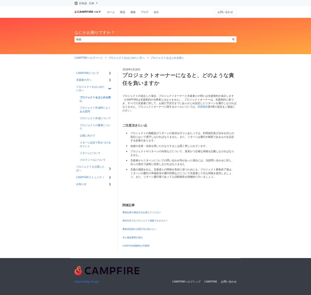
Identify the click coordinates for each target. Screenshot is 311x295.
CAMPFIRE (210, 281)
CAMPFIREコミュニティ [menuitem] (90, 177)
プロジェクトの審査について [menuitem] (95, 126)
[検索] (233, 39)
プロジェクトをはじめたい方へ (126, 57)
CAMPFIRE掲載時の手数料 (136, 245)
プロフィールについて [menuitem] (93, 160)
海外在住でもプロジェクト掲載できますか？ (145, 220)
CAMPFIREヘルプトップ (186, 281)
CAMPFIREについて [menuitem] (87, 73)
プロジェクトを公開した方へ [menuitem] (90, 168)
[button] (110, 73)
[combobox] (152, 39)
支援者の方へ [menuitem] (84, 80)
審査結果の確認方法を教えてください (141, 212)
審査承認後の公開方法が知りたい (139, 228)
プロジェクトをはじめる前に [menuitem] (95, 99)
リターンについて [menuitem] (90, 153)
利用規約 (203, 106)
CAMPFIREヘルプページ (89, 57)
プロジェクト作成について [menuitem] (95, 118)
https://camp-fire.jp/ (87, 281)
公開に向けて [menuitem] (87, 135)
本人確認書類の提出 (132, 237)
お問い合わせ (225, 12)
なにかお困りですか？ (95, 32)
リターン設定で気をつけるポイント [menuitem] (95, 144)
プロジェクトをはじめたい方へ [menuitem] (90, 88)
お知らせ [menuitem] (81, 184)
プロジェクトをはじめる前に (167, 57)
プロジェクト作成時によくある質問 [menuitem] (95, 109)
